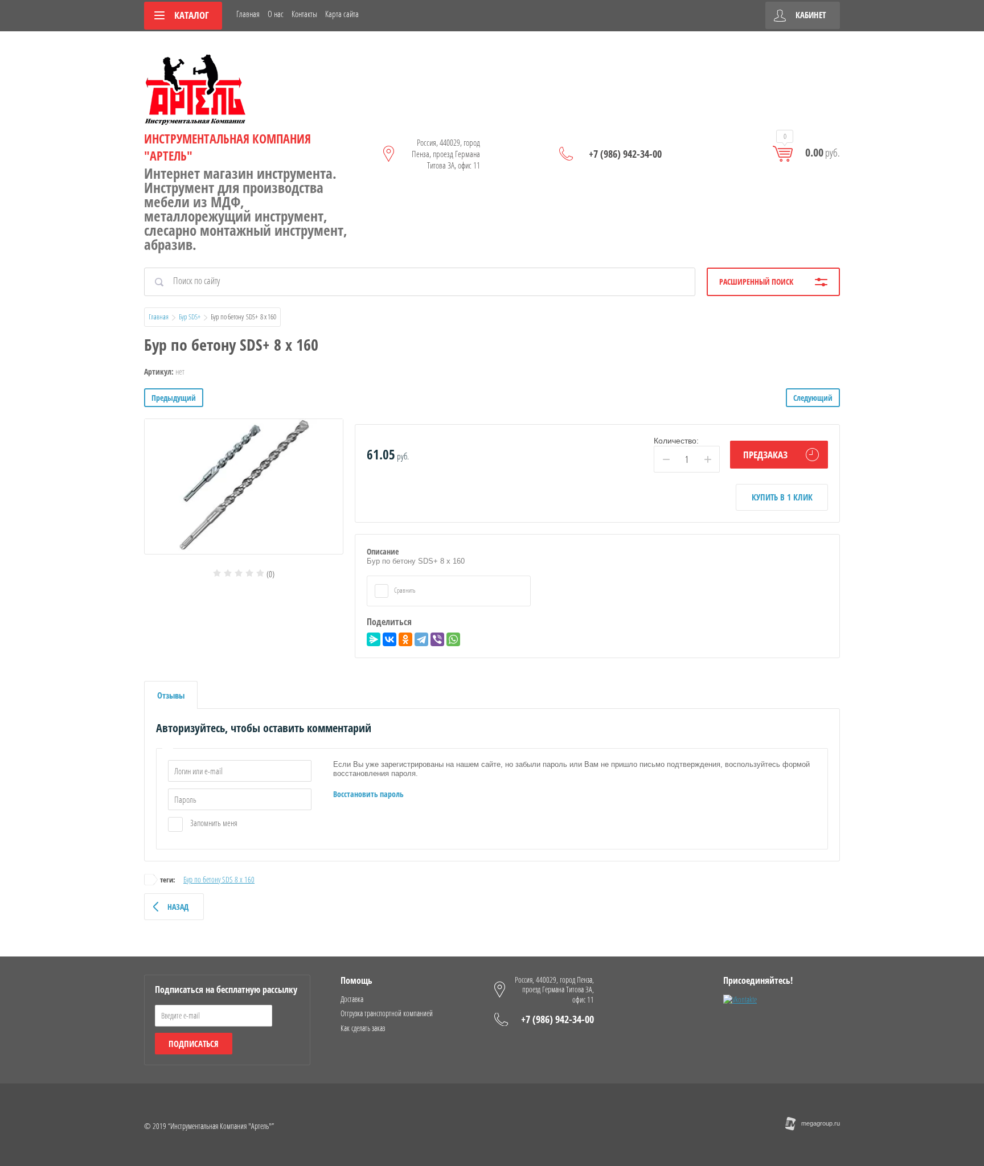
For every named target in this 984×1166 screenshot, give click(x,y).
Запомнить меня (212, 822)
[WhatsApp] (453, 639)
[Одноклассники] (405, 639)
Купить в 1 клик (782, 497)
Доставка (352, 998)
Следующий (813, 397)
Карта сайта (342, 13)
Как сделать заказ (363, 1028)
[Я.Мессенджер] (373, 639)
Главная (248, 13)
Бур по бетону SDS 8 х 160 (219, 879)
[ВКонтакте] (389, 639)
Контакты (304, 13)
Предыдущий (173, 397)
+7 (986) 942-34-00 (625, 154)
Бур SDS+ (189, 316)
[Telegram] (421, 639)
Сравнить (404, 590)
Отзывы (170, 695)
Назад (177, 906)
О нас (276, 13)
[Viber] (437, 639)
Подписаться (194, 1043)
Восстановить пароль (368, 794)
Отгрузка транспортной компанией (387, 1013)
